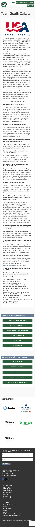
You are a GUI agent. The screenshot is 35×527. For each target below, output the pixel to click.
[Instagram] (8, 479)
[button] (13, 2)
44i (5, 523)
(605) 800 (9, 475)
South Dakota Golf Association (11, 470)
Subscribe (6, 464)
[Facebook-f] (3, 479)
